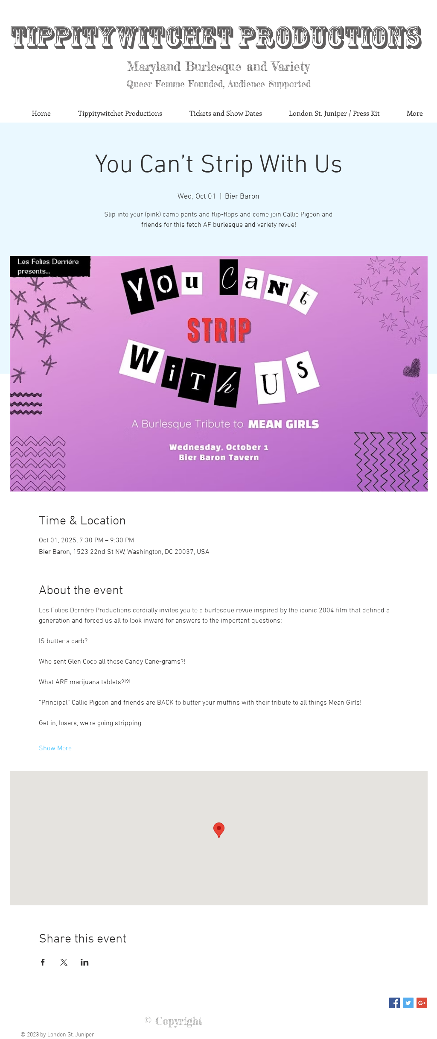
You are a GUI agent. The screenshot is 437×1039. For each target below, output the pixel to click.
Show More (55, 748)
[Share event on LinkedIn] (85, 962)
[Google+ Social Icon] (422, 1003)
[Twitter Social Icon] (408, 1003)
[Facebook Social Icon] (394, 1003)
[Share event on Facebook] (43, 962)
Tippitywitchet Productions (215, 37)
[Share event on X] (64, 962)
